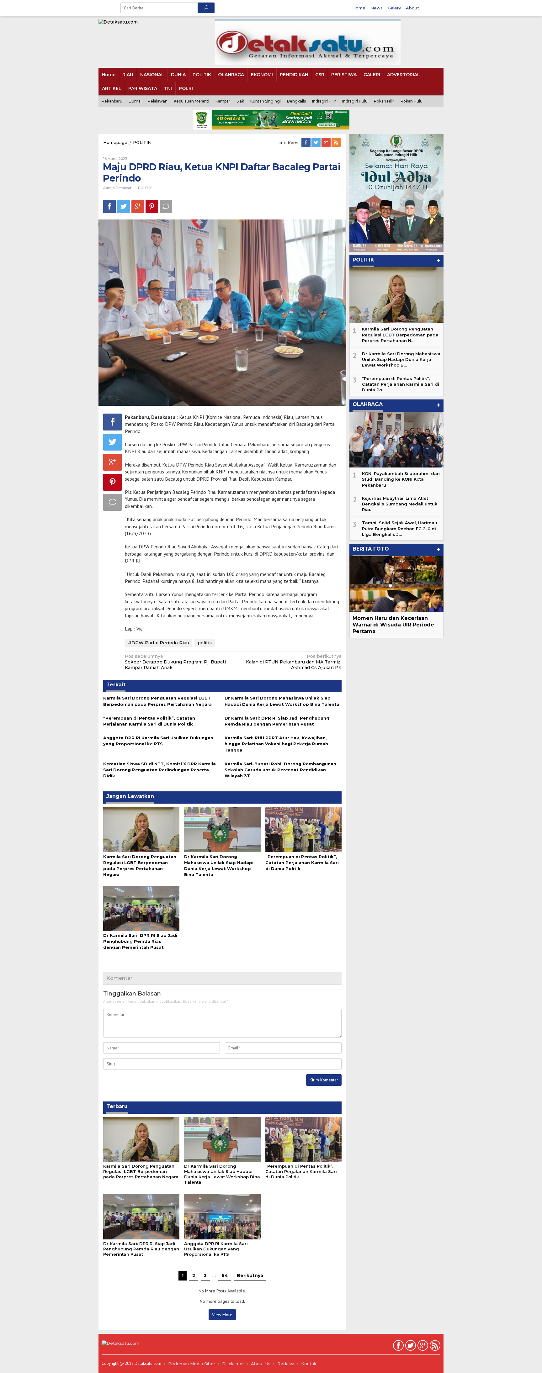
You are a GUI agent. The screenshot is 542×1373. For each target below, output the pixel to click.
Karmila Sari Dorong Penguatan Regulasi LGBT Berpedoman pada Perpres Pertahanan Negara (140, 1171)
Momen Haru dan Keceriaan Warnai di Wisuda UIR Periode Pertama (393, 624)
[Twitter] (316, 142)
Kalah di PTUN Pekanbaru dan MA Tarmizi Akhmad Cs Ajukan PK (294, 661)
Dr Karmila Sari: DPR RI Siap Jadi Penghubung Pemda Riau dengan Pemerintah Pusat (140, 941)
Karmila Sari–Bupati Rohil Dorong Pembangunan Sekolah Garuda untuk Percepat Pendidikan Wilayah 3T (280, 769)
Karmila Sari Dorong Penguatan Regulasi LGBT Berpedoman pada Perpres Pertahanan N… (400, 334)
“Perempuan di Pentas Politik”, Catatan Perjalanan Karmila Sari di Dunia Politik (302, 862)
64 (224, 1275)
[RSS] (337, 142)
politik (205, 643)
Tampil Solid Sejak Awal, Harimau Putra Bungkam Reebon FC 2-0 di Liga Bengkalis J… (399, 528)
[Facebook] (306, 142)
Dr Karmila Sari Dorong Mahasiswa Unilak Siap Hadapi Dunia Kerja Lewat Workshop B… (401, 359)
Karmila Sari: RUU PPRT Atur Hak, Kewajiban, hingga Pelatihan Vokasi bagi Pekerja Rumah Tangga (276, 743)
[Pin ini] (152, 206)
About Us (260, 1363)
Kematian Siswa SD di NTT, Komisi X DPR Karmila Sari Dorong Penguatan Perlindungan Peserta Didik (159, 769)
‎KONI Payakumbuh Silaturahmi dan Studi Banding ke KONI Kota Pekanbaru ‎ (401, 479)
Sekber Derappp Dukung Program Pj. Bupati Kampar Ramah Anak (175, 661)
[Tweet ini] (123, 206)
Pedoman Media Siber (191, 1363)
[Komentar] (166, 206)
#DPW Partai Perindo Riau (158, 643)
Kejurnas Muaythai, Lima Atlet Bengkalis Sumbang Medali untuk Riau (399, 504)
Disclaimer (233, 1363)
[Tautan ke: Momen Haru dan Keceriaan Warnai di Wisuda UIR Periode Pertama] (396, 584)
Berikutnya (250, 1275)
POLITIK (145, 188)
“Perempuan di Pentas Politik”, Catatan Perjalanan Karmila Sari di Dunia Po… (400, 384)
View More (222, 1315)
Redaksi (285, 1363)
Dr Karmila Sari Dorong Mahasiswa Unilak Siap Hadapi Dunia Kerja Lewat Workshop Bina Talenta (222, 1174)
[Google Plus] (326, 142)
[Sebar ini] (109, 206)
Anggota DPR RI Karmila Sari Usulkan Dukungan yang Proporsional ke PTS (216, 1249)
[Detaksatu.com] (118, 21)
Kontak (308, 1363)
